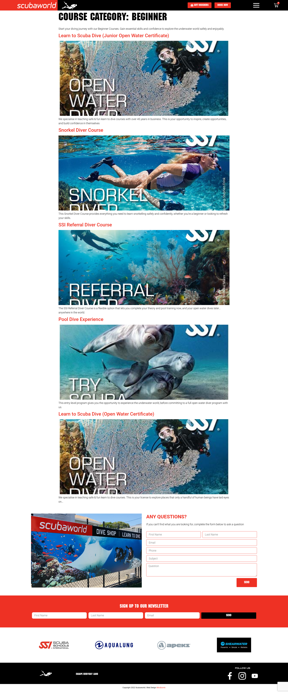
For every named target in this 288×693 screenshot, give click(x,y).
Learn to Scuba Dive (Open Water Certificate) (106, 414)
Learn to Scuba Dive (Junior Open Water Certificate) (113, 35)
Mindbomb (161, 688)
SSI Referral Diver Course (85, 225)
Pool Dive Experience (80, 319)
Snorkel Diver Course (80, 130)
